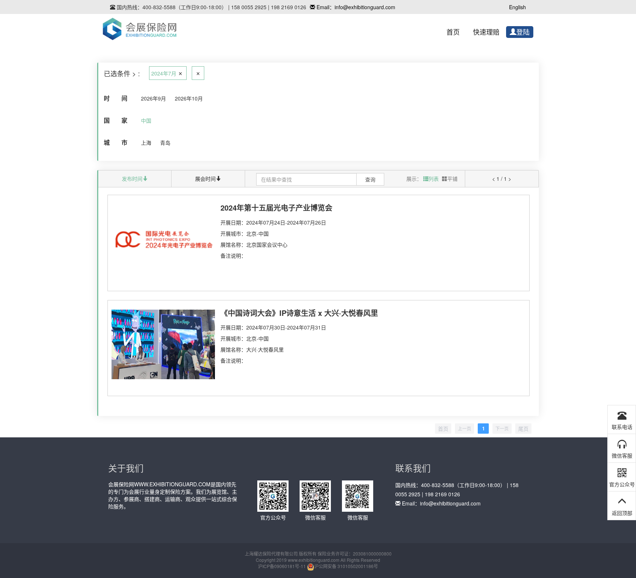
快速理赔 (486, 32)
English (517, 7)
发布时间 (132, 178)
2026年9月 (153, 98)
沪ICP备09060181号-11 (282, 566)
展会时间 (205, 178)
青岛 (165, 142)
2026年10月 (189, 98)
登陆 (523, 32)
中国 (146, 120)
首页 (453, 32)
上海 (146, 142)
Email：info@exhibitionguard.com (355, 7)
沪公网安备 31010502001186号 (346, 566)
